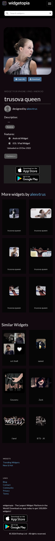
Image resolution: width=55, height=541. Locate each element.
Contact (7, 485)
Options (10, 156)
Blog (5, 482)
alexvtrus (32, 108)
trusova (10, 127)
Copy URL (21, 79)
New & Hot (8, 465)
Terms (6, 493)
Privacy (6, 490)
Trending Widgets (11, 462)
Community (8, 488)
